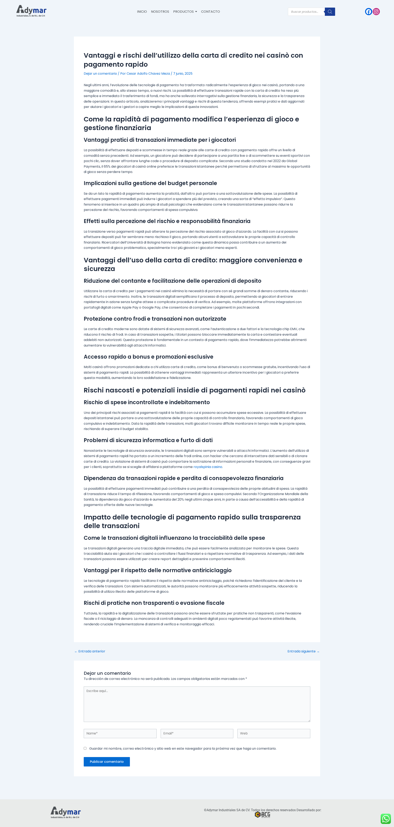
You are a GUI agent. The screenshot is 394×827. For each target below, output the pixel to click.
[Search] (330, 12)
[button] (185, 11)
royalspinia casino (208, 466)
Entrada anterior (89, 651)
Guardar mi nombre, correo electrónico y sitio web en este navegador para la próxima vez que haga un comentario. (182, 748)
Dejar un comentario (100, 73)
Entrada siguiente (303, 651)
